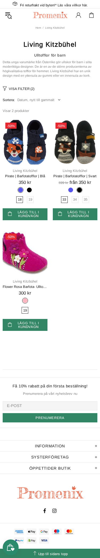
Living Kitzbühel (25, 171)
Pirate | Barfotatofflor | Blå (25, 176)
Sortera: (9, 100)
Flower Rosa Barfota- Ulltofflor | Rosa (25, 287)
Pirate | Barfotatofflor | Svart (75, 176)
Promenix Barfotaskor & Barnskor (50, 15)
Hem (38, 27)
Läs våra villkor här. (73, 5)
